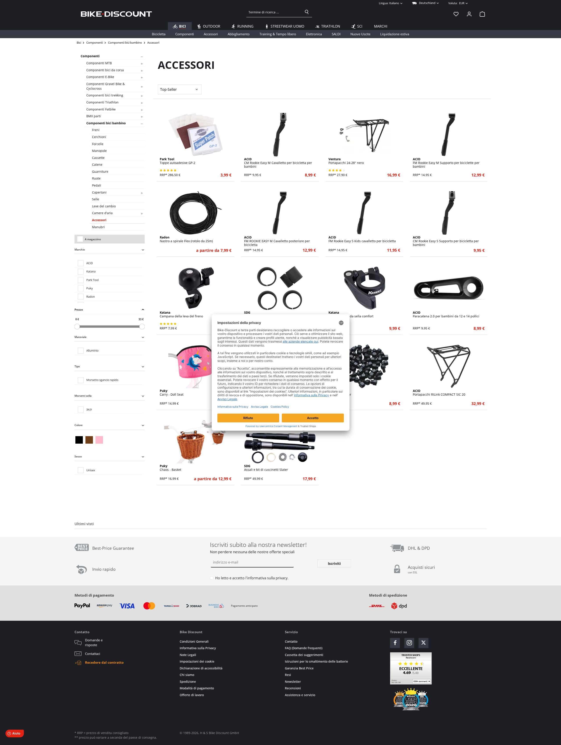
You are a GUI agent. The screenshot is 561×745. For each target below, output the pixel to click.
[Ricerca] (307, 12)
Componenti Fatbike (101, 109)
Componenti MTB (99, 63)
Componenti (90, 56)
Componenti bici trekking (104, 95)
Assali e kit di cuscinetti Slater (266, 468)
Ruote (96, 178)
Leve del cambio (104, 206)
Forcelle (97, 144)
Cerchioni (99, 137)
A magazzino (93, 239)
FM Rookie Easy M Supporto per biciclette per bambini (446, 162)
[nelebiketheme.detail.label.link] (195, 134)
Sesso (78, 456)
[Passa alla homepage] (116, 14)
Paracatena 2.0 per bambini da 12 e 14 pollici (446, 314)
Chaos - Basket (170, 468)
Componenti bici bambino (106, 123)
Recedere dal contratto (104, 662)
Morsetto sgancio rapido (102, 380)
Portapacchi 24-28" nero (346, 161)
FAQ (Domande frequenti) (303, 648)
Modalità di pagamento (197, 688)
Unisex (90, 470)
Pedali (96, 185)
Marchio (80, 249)
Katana (91, 271)
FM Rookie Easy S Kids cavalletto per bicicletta (362, 239)
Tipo (77, 366)
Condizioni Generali (194, 641)
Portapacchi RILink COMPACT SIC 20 (439, 393)
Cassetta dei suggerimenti (304, 655)
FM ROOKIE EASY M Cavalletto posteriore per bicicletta (277, 241)
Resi (288, 675)
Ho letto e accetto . (251, 578)
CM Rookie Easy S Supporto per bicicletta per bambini (446, 241)
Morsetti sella (83, 396)
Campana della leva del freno (181, 314)
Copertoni (99, 192)
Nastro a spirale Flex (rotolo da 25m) (186, 239)
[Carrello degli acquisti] (481, 14)
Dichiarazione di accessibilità (201, 668)
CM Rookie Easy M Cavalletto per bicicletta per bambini (278, 162)
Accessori (99, 220)
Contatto (291, 641)
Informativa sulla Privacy (198, 648)
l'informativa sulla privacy (266, 578)
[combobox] (274, 12)
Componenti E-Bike (100, 77)
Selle (95, 199)
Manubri (98, 227)
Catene (97, 164)
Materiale (81, 337)
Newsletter (293, 681)
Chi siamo (187, 675)
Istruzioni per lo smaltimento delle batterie (316, 661)
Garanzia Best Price (299, 668)
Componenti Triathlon (102, 102)
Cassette (98, 158)
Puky (89, 288)
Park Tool (92, 280)
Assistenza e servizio (300, 695)
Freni (95, 130)
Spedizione (188, 681)
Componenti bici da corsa (105, 70)
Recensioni (293, 688)
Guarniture (100, 171)
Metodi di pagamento (94, 595)
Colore (79, 425)
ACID (89, 263)
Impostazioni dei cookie (197, 661)
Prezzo (79, 309)
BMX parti (93, 116)
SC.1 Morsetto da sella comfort (350, 314)
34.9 (89, 409)
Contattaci (92, 653)
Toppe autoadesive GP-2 (177, 161)
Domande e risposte (94, 642)
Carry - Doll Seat (171, 393)
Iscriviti (334, 563)
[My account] (469, 14)
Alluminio (92, 350)
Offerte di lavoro (192, 695)
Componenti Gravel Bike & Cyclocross (105, 86)
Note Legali (188, 655)
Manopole (99, 151)
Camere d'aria (102, 213)
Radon (90, 297)
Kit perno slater (339, 393)
